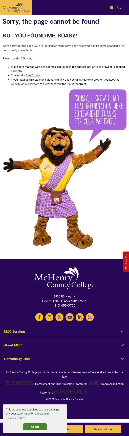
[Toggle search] (119, 7)
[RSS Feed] (90, 317)
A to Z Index (33, 75)
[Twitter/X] (59, 317)
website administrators (25, 84)
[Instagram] (49, 317)
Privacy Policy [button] (15, 418)
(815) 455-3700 (65, 305)
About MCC (13, 345)
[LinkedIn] (80, 317)
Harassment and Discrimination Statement (61, 384)
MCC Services (15, 331)
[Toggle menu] (111, 7)
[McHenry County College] (16, 7)
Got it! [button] (35, 426)
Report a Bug (125, 261)
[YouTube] (70, 317)
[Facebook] (39, 317)
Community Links (17, 359)
